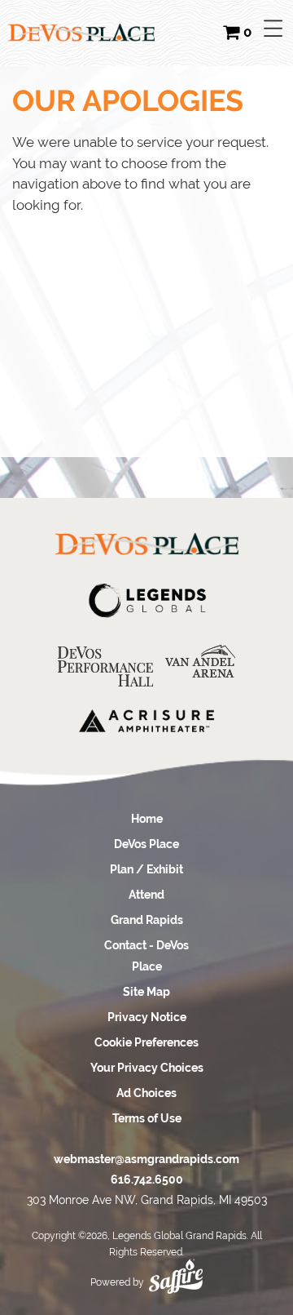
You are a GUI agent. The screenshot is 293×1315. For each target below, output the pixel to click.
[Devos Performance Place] (105, 666)
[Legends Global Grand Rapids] (81, 32)
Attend (146, 894)
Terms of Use (146, 1118)
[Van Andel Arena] (200, 662)
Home (147, 818)
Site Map (146, 991)
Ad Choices (146, 1093)
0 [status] (247, 32)
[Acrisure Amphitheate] (146, 720)
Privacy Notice (146, 1017)
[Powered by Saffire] (176, 1271)
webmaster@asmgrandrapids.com (146, 1159)
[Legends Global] (146, 600)
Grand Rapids (147, 919)
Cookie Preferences (146, 1042)
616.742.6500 (147, 1179)
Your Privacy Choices (146, 1067)
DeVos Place (146, 844)
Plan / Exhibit (146, 869)
